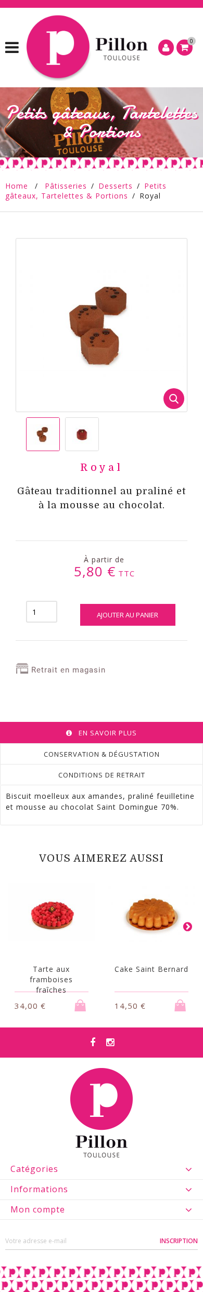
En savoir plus (108, 732)
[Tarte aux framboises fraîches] (51, 912)
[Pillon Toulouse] (88, 47)
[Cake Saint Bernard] (152, 912)
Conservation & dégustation (102, 754)
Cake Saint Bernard (151, 969)
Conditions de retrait (101, 775)
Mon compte (37, 1209)
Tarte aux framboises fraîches (51, 979)
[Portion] (43, 434)
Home (16, 186)
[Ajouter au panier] (81, 1002)
